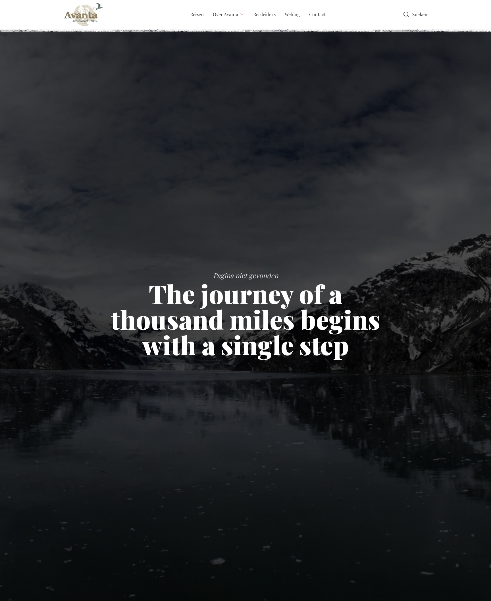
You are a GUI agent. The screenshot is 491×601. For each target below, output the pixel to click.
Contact (317, 14)
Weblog (292, 14)
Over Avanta (225, 14)
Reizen (197, 14)
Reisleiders (264, 14)
